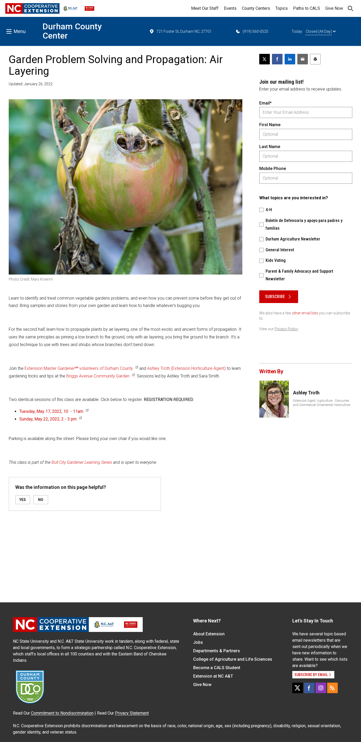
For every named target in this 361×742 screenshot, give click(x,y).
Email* (265, 103)
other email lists (305, 313)
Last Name (269, 146)
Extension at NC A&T (213, 676)
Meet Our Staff (205, 8)
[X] (297, 688)
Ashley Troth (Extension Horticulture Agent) (186, 368)
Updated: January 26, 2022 (31, 84)
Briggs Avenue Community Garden (97, 376)
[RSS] (332, 688)
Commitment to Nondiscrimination (62, 713)
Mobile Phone (272, 168)
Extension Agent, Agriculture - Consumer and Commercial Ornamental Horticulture (321, 403)
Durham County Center (72, 31)
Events (230, 8)
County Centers (256, 8)
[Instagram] (321, 688)
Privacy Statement (132, 713)
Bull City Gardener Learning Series (82, 462)
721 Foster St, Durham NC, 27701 (184, 31)
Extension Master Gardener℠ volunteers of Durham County (79, 368)
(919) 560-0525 (255, 31)
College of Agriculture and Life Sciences (232, 659)
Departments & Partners (216, 650)
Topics (281, 8)
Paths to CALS (306, 8)
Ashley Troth (306, 392)
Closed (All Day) (319, 31)
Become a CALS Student (216, 667)
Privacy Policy (286, 329)
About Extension (209, 633)
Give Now (334, 8)
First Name (269, 124)
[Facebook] (309, 688)
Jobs (198, 642)
